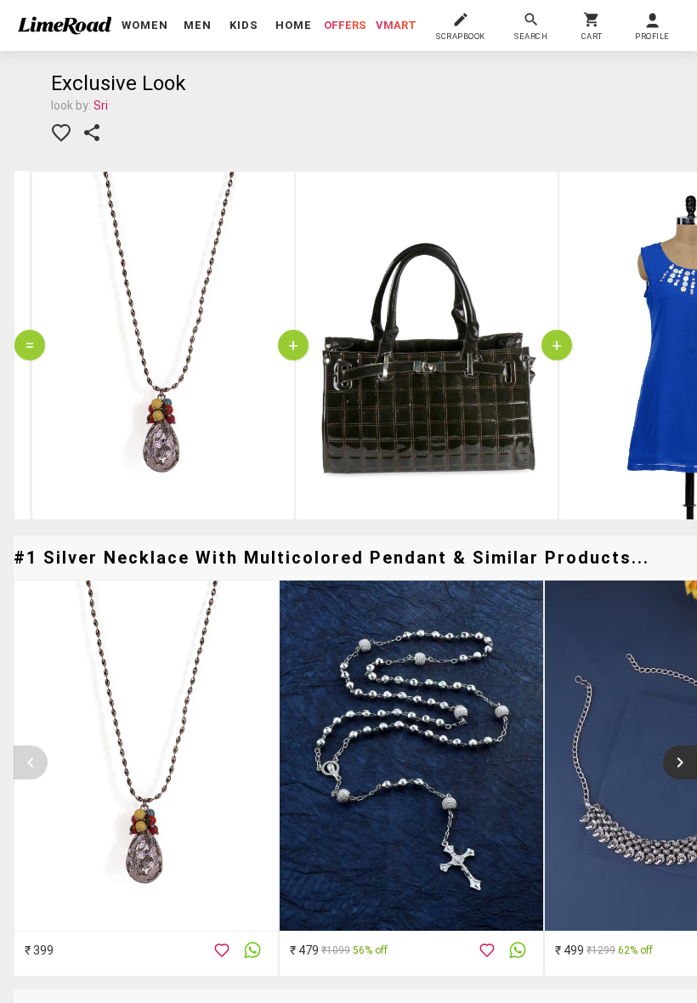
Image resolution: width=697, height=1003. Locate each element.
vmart (396, 25)
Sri (101, 105)
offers (345, 25)
